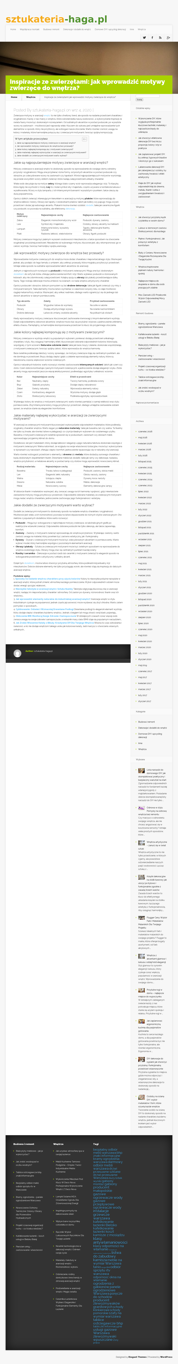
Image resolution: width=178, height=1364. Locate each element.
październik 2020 (146, 605)
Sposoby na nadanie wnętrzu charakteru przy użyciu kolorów (47, 579)
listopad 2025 (144, 461)
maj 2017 (142, 677)
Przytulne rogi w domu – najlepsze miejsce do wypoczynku (151, 993)
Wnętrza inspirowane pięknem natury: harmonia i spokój (151, 270)
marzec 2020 (144, 647)
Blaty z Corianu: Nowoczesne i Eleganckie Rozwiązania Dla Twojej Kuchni (152, 256)
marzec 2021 (144, 575)
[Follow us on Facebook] (152, 37)
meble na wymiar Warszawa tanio (107, 1263)
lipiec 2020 (143, 623)
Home (13, 29)
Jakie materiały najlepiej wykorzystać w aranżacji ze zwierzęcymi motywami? (51, 152)
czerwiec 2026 (145, 431)
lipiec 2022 (143, 491)
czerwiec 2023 (145, 485)
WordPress (166, 1357)
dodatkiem (19, 274)
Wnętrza (142, 29)
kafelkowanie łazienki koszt (103, 1230)
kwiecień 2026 (145, 443)
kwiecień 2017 (145, 683)
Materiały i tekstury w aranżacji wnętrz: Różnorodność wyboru (67, 1263)
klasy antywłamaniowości (110, 1240)
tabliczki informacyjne (107, 1326)
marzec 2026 (144, 449)
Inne (132, 29)
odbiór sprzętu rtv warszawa (107, 1270)
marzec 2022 (144, 503)
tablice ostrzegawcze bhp (108, 1321)
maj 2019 (142, 665)
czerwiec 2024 (145, 479)
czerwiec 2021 (145, 557)
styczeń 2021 (144, 587)
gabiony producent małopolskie (105, 1187)
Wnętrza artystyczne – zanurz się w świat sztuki (152, 845)
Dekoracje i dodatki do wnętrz (77, 29)
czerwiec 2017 (145, 671)
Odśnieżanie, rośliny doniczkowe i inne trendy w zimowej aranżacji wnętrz (69, 1277)
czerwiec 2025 (145, 467)
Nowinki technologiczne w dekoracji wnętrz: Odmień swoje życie (68, 1249)
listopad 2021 (144, 527)
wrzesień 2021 (145, 539)
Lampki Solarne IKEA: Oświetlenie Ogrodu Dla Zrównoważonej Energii (67, 1200)
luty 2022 (142, 509)
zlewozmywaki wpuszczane (104, 1338)
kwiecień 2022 (145, 497)
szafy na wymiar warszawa (107, 1314)
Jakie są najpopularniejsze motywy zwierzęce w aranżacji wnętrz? (46, 143)
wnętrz (47, 115)
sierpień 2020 (144, 617)
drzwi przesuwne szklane (106, 1170)
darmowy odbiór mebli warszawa (107, 1165)
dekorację (70, 208)
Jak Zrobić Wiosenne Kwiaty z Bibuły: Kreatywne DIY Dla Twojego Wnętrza (55, 623)
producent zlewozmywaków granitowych (106, 1303)
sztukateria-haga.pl (48, 110)
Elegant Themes (137, 1357)
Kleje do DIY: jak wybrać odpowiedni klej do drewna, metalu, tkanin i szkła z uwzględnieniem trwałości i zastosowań (151, 190)
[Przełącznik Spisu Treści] (83, 139)
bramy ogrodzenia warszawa (106, 1160)
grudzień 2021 (145, 521)
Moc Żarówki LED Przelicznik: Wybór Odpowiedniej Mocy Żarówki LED (152, 298)
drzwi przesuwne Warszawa (105, 1176)
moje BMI (105, 1267)
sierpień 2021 (144, 545)
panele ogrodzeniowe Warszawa (106, 1290)
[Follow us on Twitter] (144, 37)
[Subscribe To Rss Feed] (160, 37)
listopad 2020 (145, 599)
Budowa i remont (51, 29)
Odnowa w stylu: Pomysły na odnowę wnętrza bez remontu (152, 811)
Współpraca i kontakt (29, 29)
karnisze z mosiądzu (108, 1235)
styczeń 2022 (144, 515)
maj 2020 (142, 635)
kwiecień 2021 (145, 569)
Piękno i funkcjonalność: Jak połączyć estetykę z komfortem (151, 242)
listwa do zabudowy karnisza (107, 1256)
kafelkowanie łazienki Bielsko (105, 1223)
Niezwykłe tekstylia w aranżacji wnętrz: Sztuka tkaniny (44, 589)
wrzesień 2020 (145, 611)
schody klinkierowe (108, 1308)
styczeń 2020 (144, 659)
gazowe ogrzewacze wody (107, 1196)
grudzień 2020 (145, 593)
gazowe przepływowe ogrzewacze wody (107, 1204)
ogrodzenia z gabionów (103, 1285)
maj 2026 (142, 437)
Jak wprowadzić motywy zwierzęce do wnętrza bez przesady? (45, 146)
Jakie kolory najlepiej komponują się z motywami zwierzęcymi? (45, 149)
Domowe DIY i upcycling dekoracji (110, 29)
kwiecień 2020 (145, 641)
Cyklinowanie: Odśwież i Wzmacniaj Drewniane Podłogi (45, 609)
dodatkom (29, 563)
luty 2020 (142, 653)
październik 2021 (146, 533)
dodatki (89, 205)
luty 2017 (142, 695)
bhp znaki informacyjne (107, 1154)
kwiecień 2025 (145, 473)
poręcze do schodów (107, 1295)
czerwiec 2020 (145, 629)
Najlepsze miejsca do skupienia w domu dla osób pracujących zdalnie (151, 284)
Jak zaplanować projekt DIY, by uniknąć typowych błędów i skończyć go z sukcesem (152, 157)
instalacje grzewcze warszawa (101, 1214)
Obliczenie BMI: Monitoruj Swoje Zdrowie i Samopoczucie (46, 616)
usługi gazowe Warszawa (105, 1331)
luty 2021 (142, 581)
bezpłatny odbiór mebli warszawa (105, 1151)
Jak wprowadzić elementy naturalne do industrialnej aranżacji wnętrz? (53, 599)
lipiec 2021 (143, 551)
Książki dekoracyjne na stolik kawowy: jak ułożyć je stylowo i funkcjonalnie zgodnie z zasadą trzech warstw (152, 883)
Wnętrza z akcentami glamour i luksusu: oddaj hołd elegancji (152, 958)
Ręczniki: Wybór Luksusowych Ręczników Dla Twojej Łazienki (70, 1235)
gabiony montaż (103, 1182)
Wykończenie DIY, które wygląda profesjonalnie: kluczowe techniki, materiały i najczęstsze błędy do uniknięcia (152, 125)
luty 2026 (142, 455)
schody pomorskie (106, 1311)
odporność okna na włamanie (107, 1278)
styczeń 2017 (144, 701)
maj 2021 (142, 563)
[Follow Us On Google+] (168, 37)
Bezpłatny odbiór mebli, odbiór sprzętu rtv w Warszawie (27, 1186)
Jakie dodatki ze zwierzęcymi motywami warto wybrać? (42, 155)
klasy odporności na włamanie (108, 1247)
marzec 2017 (144, 689)
